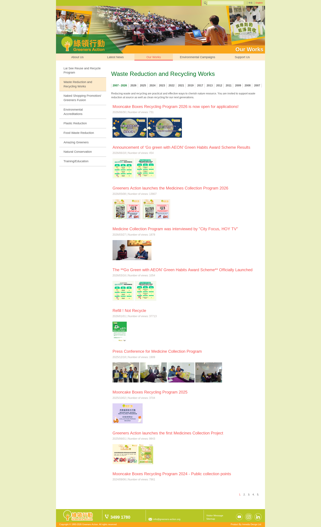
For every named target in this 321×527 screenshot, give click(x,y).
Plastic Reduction (75, 123)
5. (258, 494)
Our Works (153, 57)
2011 (229, 85)
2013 (210, 85)
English (259, 3)
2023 (162, 85)
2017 (200, 85)
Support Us (242, 57)
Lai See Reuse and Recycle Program (82, 70)
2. (244, 494)
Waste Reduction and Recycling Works (78, 84)
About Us (77, 57)
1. (240, 494)
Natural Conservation (78, 151)
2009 (238, 85)
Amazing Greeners (76, 142)
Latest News (115, 57)
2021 (181, 85)
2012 (219, 85)
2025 (143, 85)
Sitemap (210, 518)
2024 (152, 85)
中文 (251, 3)
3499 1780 (120, 517)
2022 (172, 85)
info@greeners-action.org (166, 519)
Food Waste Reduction (79, 133)
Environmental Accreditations (73, 112)
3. (249, 494)
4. (253, 494)
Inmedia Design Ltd (251, 524)
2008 (248, 85)
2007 (257, 85)
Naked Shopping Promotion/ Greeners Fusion (82, 98)
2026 (133, 85)
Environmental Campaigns (197, 57)
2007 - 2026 (120, 85)
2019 (191, 85)
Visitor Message (214, 515)
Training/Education (76, 161)
